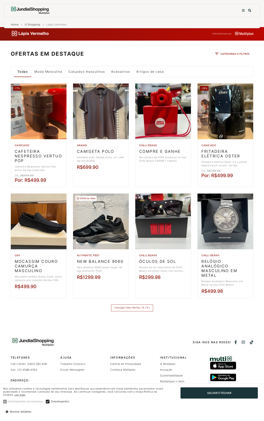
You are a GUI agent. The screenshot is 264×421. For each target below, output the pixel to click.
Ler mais (20, 395)
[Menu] (243, 10)
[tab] (22, 71)
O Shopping (32, 24)
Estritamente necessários (25, 401)
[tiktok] (252, 342)
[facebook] (235, 342)
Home (15, 24)
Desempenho (60, 401)
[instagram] (243, 342)
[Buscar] (249, 10)
